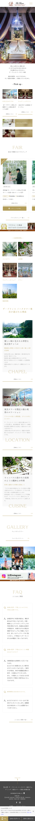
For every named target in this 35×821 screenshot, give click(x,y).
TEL (5, 818)
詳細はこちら (10, 114)
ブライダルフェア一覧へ (17, 217)
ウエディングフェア (9, 280)
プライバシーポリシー (21, 805)
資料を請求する (28, 818)
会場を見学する (15, 818)
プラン (20, 280)
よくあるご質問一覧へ (20, 719)
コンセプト (6, 259)
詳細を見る (14, 203)
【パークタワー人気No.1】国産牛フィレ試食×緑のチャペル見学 (9, 107)
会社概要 (11, 805)
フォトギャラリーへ (17, 538)
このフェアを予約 (15, 208)
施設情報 (5, 301)
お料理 (20, 259)
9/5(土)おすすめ (8, 101)
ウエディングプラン (24, 101)
